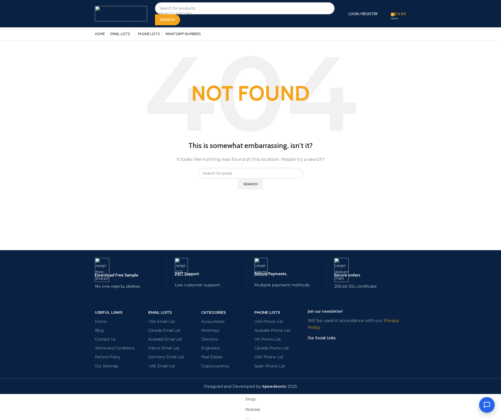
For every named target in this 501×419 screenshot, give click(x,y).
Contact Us (105, 339)
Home (101, 321)
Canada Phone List (271, 348)
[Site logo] (121, 13)
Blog (99, 330)
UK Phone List (267, 339)
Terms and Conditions (114, 348)
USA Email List (161, 321)
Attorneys (210, 330)
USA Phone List (268, 321)
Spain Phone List (269, 366)
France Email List (163, 348)
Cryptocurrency (215, 366)
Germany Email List (166, 357)
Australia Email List (165, 339)
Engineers (210, 348)
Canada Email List (164, 330)
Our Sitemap (106, 366)
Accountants (212, 321)
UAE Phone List (268, 357)
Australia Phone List (272, 330)
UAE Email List (161, 366)
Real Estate (211, 357)
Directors (209, 339)
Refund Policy (108, 357)
